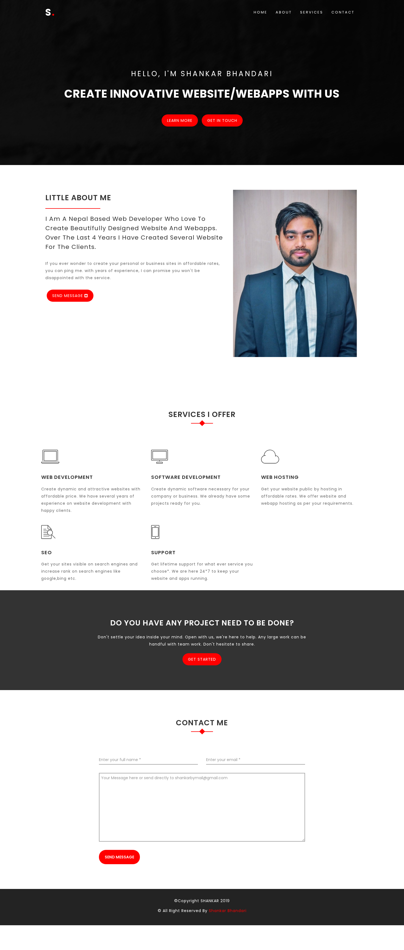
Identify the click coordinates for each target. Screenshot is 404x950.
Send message (119, 857)
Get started (202, 659)
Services (311, 12)
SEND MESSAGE (68, 295)
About (284, 12)
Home (260, 12)
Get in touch (222, 120)
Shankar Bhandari (228, 910)
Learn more (179, 120)
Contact (343, 12)
